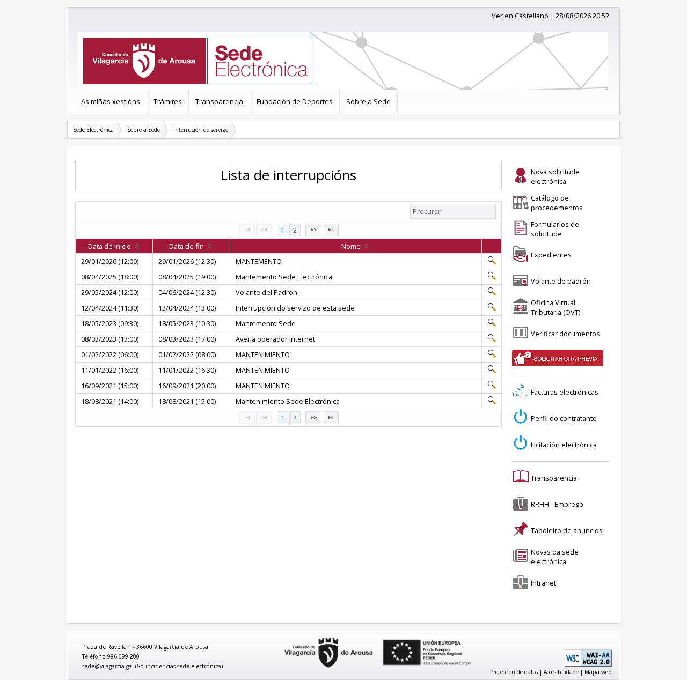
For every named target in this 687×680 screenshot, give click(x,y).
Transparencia (219, 101)
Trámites (168, 101)
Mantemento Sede (266, 323)
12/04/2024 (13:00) (187, 308)
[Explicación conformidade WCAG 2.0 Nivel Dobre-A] (588, 664)
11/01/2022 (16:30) (187, 370)
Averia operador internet (275, 339)
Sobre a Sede (368, 101)
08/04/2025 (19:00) (187, 277)
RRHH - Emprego (557, 504)
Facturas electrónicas (564, 392)
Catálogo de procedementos (557, 202)
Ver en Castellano (520, 15)
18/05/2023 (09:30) (109, 323)
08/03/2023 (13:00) (109, 339)
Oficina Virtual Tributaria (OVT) (555, 307)
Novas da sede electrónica (555, 556)
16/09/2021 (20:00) (187, 385)
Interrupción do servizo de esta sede (295, 308)
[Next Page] (313, 230)
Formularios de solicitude (555, 229)
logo (281, 637)
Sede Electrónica (93, 130)
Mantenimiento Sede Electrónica (288, 401)
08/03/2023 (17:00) (187, 339)
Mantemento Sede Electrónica (284, 277)
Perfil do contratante (564, 418)
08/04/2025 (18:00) (109, 277)
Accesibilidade (561, 672)
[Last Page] (331, 230)
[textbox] (453, 211)
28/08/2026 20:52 (582, 15)
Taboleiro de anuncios (567, 530)
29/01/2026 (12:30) (187, 261)
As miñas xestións (110, 101)
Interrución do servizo (200, 130)
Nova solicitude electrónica (555, 176)
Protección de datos (514, 672)
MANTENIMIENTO (263, 354)
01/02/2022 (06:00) (109, 354)
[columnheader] (114, 246)
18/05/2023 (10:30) (187, 323)
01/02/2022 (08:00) (187, 354)
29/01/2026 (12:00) (109, 261)
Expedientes (551, 255)
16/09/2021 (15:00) (109, 385)
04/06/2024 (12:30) (187, 292)
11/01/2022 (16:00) (109, 370)
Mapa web (598, 672)
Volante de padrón (561, 281)
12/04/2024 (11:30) (109, 308)
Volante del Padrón (266, 292)
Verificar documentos (565, 333)
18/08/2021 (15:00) (187, 401)
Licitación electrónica (564, 444)
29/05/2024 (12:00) (109, 292)
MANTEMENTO (259, 261)
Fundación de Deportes (295, 101)
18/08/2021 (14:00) (109, 401)
